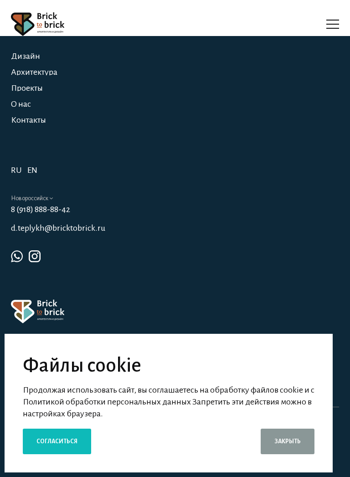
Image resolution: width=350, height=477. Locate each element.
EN (32, 170)
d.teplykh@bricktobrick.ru (58, 228)
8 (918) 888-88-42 (40, 209)
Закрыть (287, 441)
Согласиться (56, 441)
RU (16, 170)
